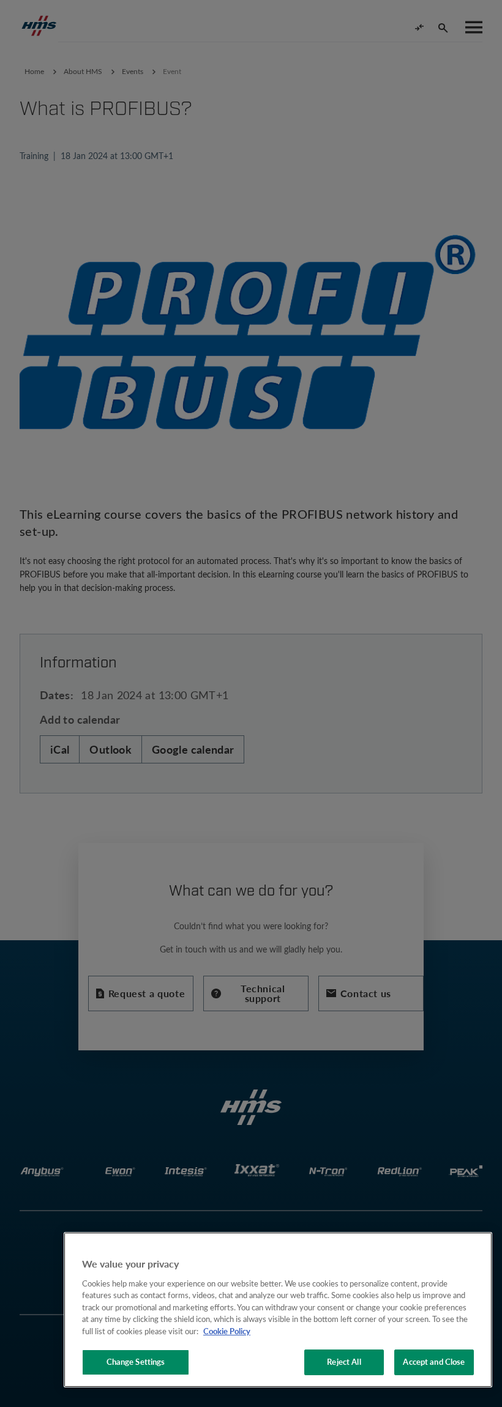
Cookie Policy (226, 1331)
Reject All (344, 1361)
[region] (278, 1309)
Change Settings (136, 1361)
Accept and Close (434, 1361)
